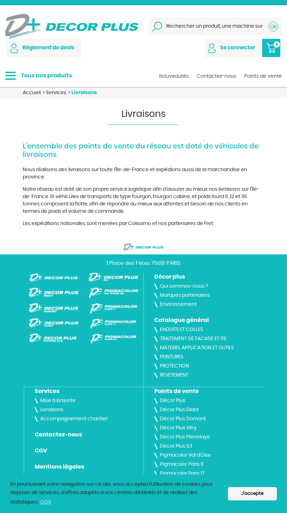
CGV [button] (45, 502)
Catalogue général (181, 320)
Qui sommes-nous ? (184, 286)
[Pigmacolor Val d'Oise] (113, 293)
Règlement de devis (48, 47)
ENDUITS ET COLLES (181, 329)
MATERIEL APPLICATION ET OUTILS (197, 347)
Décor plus (169, 277)
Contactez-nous (58, 434)
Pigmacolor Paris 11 (181, 464)
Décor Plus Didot (179, 409)
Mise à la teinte (58, 400)
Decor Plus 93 (176, 446)
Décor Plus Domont (183, 418)
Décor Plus (172, 400)
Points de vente (176, 391)
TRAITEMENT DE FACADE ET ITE (193, 338)
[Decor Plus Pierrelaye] (53, 338)
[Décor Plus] (71, 25)
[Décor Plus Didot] (53, 292)
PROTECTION (174, 366)
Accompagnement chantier (74, 418)
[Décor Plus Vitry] (53, 323)
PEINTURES (171, 356)
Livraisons (51, 409)
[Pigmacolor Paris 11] (113, 308)
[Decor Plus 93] (113, 277)
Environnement (178, 304)
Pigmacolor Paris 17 (182, 473)
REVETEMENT (174, 375)
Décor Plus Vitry (178, 428)
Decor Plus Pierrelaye (185, 437)
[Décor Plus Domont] (53, 308)
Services (47, 391)
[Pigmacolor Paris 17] (113, 324)
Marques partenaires (185, 295)
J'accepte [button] (252, 493)
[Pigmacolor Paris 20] (113, 339)
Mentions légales (59, 467)
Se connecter (237, 47)
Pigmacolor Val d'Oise (185, 455)
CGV (41, 451)
